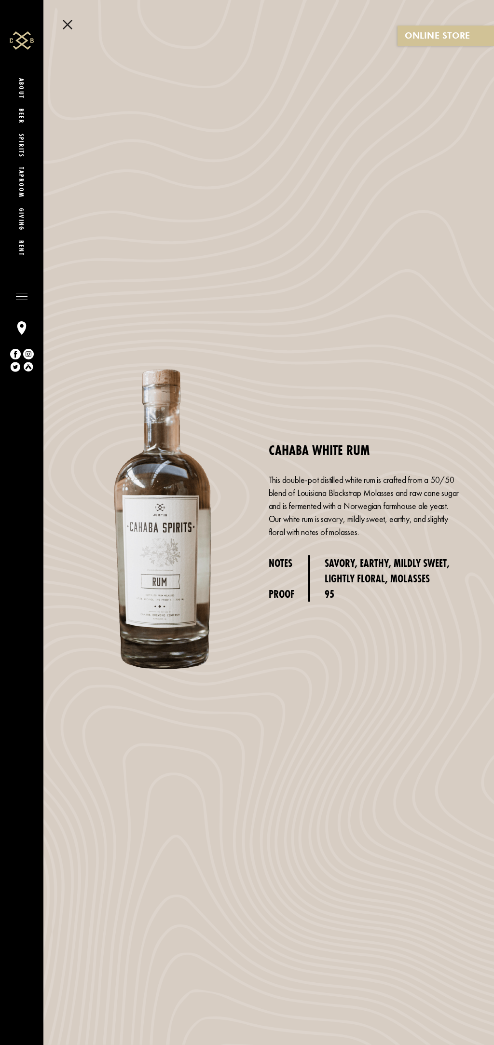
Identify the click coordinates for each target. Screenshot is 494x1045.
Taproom (21, 182)
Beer (21, 116)
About (21, 88)
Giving (21, 219)
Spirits (21, 145)
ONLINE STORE (437, 35)
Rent (21, 248)
